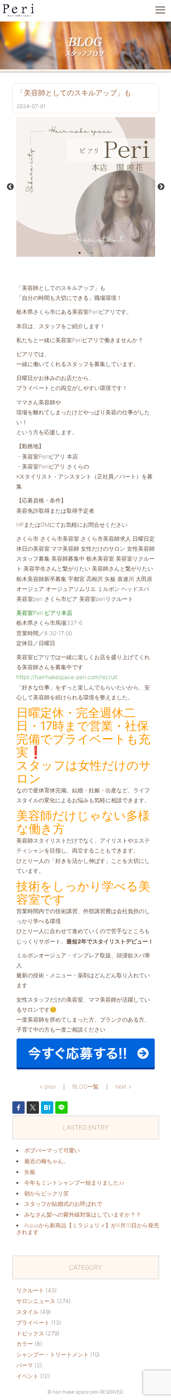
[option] (85, 186)
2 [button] (91, 253)
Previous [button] (10, 187)
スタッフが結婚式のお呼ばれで (63, 1203)
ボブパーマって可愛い (52, 1150)
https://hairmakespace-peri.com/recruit (66, 676)
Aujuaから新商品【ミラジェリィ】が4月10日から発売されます (87, 1228)
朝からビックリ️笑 (46, 1193)
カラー (24, 1343)
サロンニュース (35, 1301)
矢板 (29, 1171)
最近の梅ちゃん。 (46, 1161)
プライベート (33, 1322)
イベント (27, 1375)
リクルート (30, 1290)
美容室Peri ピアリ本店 (44, 612)
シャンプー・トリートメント (52, 1354)
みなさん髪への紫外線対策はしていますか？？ (82, 1214)
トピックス (30, 1333)
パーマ (24, 1365)
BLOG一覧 (85, 1086)
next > (123, 1086)
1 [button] (80, 253)
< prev (47, 1086)
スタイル (27, 1311)
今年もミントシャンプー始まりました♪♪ (74, 1182)
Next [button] (161, 187)
